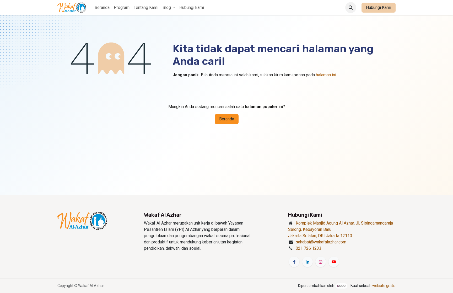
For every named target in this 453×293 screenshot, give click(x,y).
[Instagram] (320, 262)
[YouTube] (333, 262)
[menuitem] (102, 7)
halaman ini (326, 74)
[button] (350, 7)
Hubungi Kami (378, 7)
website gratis (384, 286)
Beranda (226, 118)
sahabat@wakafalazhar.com (321, 241)
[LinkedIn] (307, 262)
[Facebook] (294, 262)
